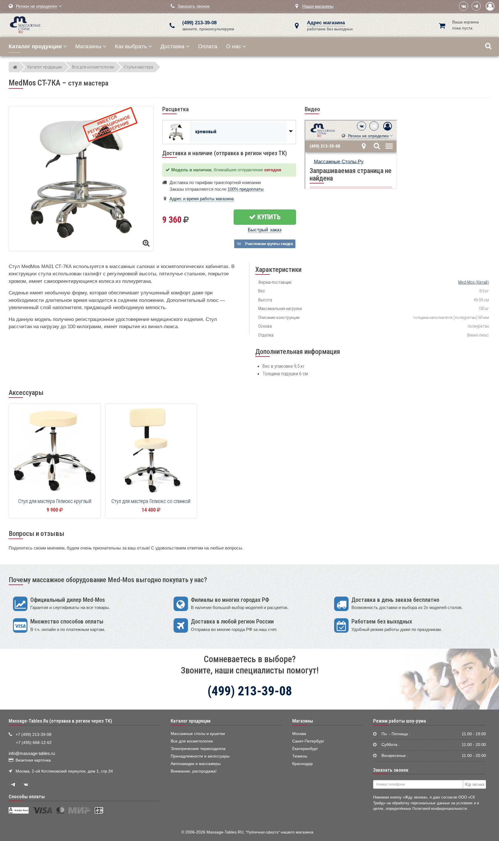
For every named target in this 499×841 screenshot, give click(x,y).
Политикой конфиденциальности (439, 808)
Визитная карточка (33, 760)
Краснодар (302, 764)
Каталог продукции (191, 721)
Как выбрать (131, 46)
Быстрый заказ (265, 230)
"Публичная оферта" (263, 832)
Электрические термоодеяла (198, 749)
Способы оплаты (27, 796)
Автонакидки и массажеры (196, 764)
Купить (268, 217)
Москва (299, 734)
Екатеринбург (305, 749)
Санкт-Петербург (308, 741)
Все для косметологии (192, 741)
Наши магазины (318, 6)
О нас (233, 46)
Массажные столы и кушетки (198, 734)
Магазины (88, 46)
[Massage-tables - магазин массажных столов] (25, 24)
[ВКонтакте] (463, 6)
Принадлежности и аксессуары (200, 756)
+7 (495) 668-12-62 (34, 742)
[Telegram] (476, 6)
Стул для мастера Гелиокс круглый (54, 501)
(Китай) (473, 282)
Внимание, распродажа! (194, 771)
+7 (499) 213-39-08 (33, 734)
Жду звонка (474, 784)
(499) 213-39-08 (199, 22)
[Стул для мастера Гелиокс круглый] (54, 450)
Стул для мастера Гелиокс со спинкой (150, 501)
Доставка (173, 46)
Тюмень (299, 756)
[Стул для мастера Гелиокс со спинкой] (151, 450)
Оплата (207, 46)
